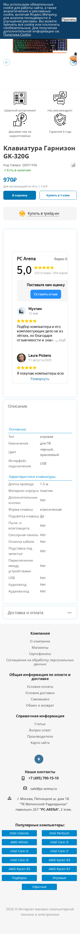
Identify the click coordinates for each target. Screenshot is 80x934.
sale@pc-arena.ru (43, 788)
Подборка (19, 878)
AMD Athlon (19, 842)
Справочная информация (40, 716)
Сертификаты (40, 653)
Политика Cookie (17, 34)
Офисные (39, 887)
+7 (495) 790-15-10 (43, 778)
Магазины (40, 647)
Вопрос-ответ (40, 730)
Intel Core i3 (59, 842)
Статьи (40, 724)
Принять (69, 19)
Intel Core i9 (19, 860)
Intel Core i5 (19, 851)
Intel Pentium (59, 833)
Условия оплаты (40, 686)
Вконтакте (38, 759)
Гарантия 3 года (60, 132)
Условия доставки (40, 693)
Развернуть (40, 379)
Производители (40, 736)
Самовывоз (40, 699)
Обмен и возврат (40, 705)
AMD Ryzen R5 (19, 869)
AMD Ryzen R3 (59, 860)
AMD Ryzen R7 (59, 869)
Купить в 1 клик (58, 195)
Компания (40, 633)
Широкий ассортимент (20, 110)
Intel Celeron (19, 833)
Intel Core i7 (59, 851)
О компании (40, 641)
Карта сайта (40, 742)
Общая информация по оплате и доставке (40, 676)
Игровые (59, 878)
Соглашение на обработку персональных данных (40, 662)
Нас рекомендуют (60, 110)
